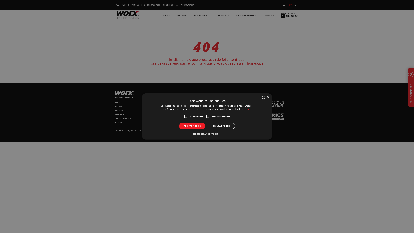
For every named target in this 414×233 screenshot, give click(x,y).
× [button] (268, 97)
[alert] (207, 116)
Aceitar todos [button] (192, 126)
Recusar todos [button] (221, 126)
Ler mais (248, 109)
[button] (207, 134)
